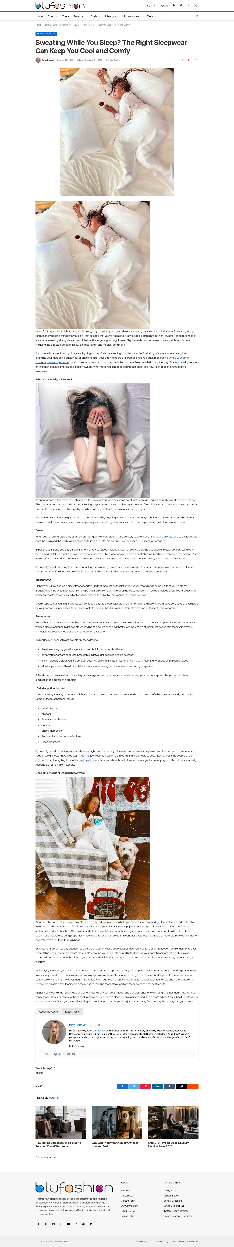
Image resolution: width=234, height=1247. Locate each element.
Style (94, 16)
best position (86, 760)
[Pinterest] (55, 1054)
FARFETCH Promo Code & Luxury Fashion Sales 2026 (168, 1144)
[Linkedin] (51, 1054)
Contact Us (126, 1195)
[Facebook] (42, 1054)
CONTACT (152, 5)
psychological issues (170, 567)
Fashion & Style (50, 25)
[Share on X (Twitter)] (182, 60)
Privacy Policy (162, 1241)
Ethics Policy (193, 1241)
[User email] (73, 1054)
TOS (150, 1241)
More (150, 16)
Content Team (128, 1200)
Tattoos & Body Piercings (176, 1211)
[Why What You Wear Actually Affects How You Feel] (117, 1122)
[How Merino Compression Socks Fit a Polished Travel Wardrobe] (60, 1122)
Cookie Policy (178, 1241)
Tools (65, 16)
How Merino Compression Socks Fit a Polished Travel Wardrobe (58, 1144)
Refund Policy (128, 1216)
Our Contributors (129, 1205)
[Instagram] (46, 1054)
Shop (51, 16)
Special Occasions (173, 1200)
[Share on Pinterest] (189, 60)
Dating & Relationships (174, 1205)
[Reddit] (59, 1054)
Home (39, 16)
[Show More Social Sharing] (196, 60)
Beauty (78, 16)
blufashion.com (76, 1046)
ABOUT (164, 5)
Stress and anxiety (161, 536)
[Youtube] (68, 1054)
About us (125, 1190)
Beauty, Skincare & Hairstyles (178, 1216)
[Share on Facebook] (176, 60)
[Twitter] (64, 1054)
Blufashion (100, 1030)
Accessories (131, 16)
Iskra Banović (48, 60)
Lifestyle (110, 16)
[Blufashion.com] (60, 5)
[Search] (197, 16)
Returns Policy (128, 1211)
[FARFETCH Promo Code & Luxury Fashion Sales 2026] (173, 1122)
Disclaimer (140, 1241)
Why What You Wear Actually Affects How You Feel (115, 1144)
